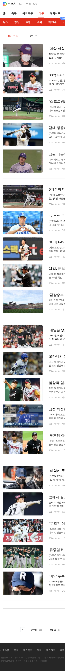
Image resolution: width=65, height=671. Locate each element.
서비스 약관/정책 (56, 657)
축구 (16, 650)
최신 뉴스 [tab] (13, 35)
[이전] (22, 629)
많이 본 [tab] (33, 35)
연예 (28, 4)
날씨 (35, 4)
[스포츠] (12, 4)
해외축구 (27, 650)
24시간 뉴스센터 (28, 657)
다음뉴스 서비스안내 (9, 657)
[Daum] (5, 4)
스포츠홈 (4, 650)
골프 (62, 650)
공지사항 (42, 657)
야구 (39, 650)
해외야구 (50, 650)
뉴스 (21, 4)
